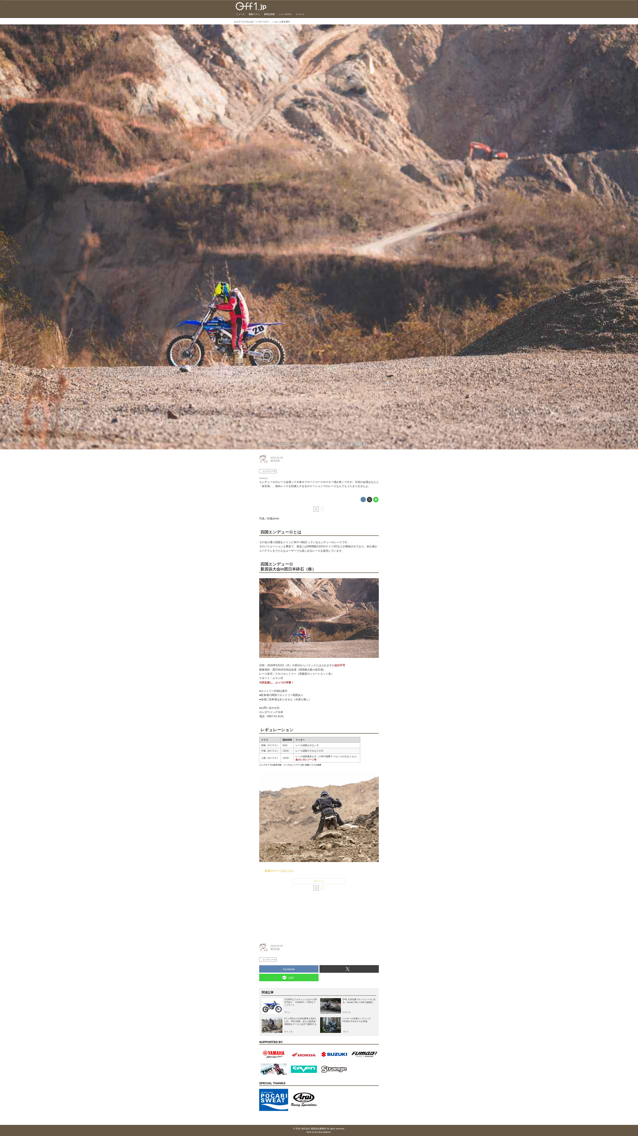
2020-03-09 (276, 457)
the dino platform (323, 1132)
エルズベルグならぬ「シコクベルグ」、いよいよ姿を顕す (312, 444)
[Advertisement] (284, 916)
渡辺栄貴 (275, 460)
